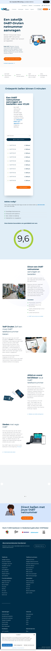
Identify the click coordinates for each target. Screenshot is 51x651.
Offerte (30, 5)
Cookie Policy (14, 647)
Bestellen (45, 9)
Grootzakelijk (37, 5)
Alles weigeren (18, 645)
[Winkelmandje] (49, 9)
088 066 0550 (41, 204)
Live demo (24, 5)
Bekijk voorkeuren (29, 645)
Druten (19, 446)
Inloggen (40, 9)
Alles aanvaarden (7, 645)
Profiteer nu (46, 1)
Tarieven (27, 9)
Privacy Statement (20, 647)
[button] (34, 634)
